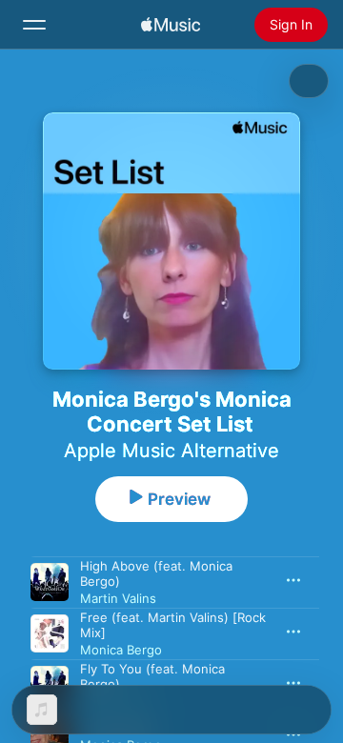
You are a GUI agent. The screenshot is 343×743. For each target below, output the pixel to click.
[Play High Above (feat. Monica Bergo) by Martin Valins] (49, 582)
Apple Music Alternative (171, 450)
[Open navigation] (34, 25)
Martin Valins (118, 598)
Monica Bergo (121, 649)
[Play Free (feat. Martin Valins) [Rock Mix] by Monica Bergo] (49, 633)
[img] (170, 24)
